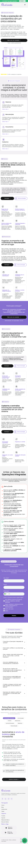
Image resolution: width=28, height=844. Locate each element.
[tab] (9, 718)
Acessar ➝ (22, 1)
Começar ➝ (7, 198)
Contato (3, 815)
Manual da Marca (5, 819)
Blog (2, 807)
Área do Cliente (5, 821)
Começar (7, 264)
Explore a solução (14, 779)
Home (2, 805)
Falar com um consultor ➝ (14, 40)
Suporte (3, 817)
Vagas (2, 811)
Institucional (4, 809)
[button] (25, 4)
